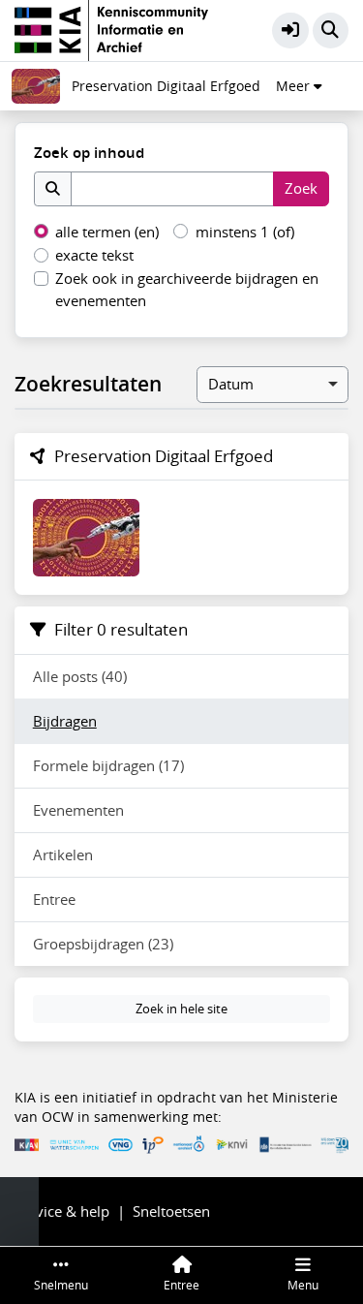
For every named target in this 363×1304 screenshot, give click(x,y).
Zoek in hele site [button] (181, 1008)
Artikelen (63, 854)
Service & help (62, 1211)
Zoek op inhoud (89, 152)
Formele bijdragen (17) (108, 765)
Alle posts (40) (80, 676)
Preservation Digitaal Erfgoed (166, 86)
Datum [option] (231, 383)
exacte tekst (94, 254)
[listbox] (273, 384)
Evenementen (78, 810)
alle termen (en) (107, 231)
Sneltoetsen (171, 1211)
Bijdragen (65, 720)
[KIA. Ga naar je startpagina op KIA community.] (111, 28)
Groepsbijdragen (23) (103, 943)
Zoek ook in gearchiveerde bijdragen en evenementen (186, 289)
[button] (290, 31)
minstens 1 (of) (245, 231)
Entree (54, 899)
